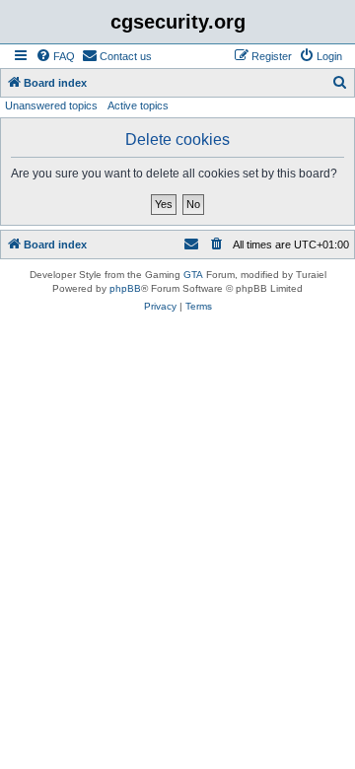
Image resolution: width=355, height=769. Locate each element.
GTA (193, 274)
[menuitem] (55, 56)
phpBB (125, 288)
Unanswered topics (51, 105)
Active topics (138, 105)
